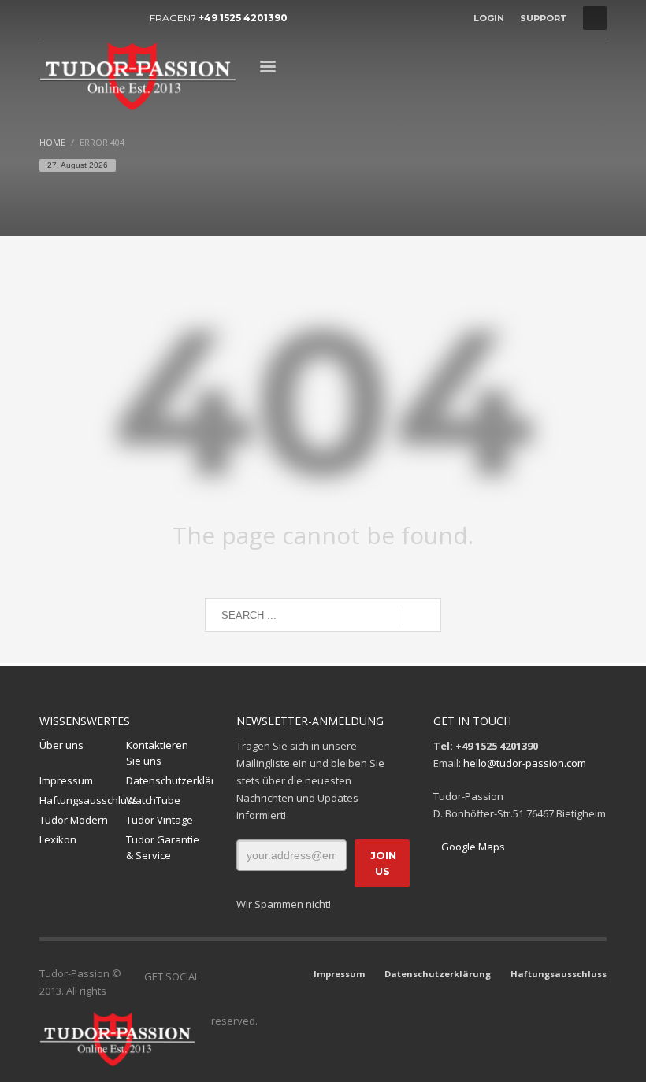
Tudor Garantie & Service (162, 847)
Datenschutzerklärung (169, 780)
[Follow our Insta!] (235, 976)
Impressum (66, 780)
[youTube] (98, 18)
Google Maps (473, 846)
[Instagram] (75, 18)
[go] (422, 615)
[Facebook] (51, 18)
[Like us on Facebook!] (211, 976)
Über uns (61, 745)
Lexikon (57, 839)
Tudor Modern (73, 820)
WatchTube (153, 800)
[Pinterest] (122, 18)
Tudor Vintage (159, 820)
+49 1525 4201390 (243, 18)
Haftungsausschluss (82, 800)
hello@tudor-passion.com (524, 763)
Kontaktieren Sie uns (157, 753)
